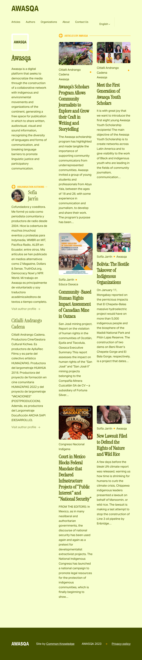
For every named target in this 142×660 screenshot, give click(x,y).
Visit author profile (23, 309)
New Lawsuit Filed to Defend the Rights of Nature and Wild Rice (112, 445)
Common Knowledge (60, 644)
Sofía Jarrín (66, 279)
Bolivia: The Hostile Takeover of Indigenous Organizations (113, 273)
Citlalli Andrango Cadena (70, 72)
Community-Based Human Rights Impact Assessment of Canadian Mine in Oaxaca (75, 304)
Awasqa (64, 79)
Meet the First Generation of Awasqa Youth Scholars (109, 94)
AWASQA (25, 8)
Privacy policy (121, 644)
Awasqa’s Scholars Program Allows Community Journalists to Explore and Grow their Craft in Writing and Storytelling (74, 108)
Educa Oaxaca (68, 284)
